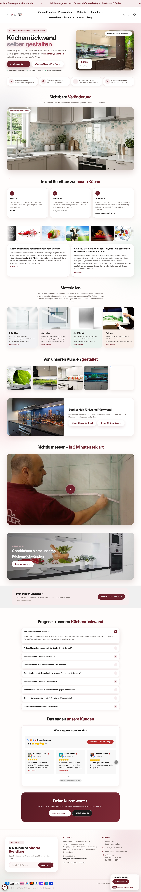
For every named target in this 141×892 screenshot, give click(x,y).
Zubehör (81, 12)
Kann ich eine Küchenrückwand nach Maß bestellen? (45, 665)
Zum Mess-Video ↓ (16, 211)
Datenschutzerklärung (104, 883)
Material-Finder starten (110, 597)
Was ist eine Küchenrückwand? (37, 632)
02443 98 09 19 (82, 813)
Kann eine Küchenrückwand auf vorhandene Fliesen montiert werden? (52, 673)
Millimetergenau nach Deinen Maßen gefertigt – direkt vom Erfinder (40, 3)
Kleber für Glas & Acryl (111, 423)
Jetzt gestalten (17, 64)
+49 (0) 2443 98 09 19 (113, 848)
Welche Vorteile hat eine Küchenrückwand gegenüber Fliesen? (49, 690)
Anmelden (44, 865)
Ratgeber (96, 12)
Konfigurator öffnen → (61, 211)
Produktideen (65, 12)
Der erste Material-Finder (123, 887)
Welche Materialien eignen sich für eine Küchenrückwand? (48, 648)
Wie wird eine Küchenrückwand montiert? (41, 706)
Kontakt (81, 17)
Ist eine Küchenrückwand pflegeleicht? (40, 656)
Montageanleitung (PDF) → (105, 213)
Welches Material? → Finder (47, 64)
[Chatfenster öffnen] (5, 887)
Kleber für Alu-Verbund (82, 423)
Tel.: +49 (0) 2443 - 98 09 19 (74, 863)
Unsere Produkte (47, 12)
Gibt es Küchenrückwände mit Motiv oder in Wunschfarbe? (48, 698)
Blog (89, 17)
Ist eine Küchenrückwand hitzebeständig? (41, 681)
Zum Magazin (21, 564)
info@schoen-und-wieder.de (116, 851)
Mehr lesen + (70, 302)
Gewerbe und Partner (60, 17)
